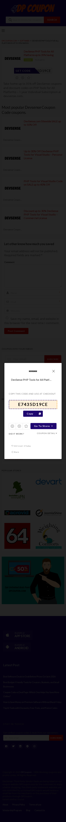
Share (16, 452)
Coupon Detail (46, 433)
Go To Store (42, 426)
